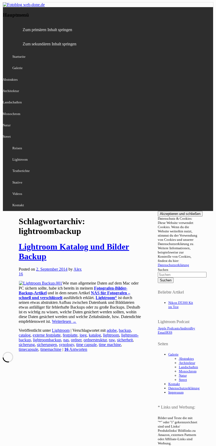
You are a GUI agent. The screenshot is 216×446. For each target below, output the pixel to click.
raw (112, 340)
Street (183, 380)
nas (66, 340)
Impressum (176, 392)
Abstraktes (186, 359)
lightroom (111, 335)
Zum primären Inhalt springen (47, 29)
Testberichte (21, 171)
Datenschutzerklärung (173, 265)
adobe (112, 330)
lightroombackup (47, 340)
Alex (77, 269)
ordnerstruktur (95, 340)
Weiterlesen (64, 321)
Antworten (75, 349)
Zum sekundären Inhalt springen (49, 44)
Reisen (17, 148)
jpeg (83, 335)
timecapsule (28, 349)
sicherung (27, 344)
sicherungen (47, 344)
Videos (17, 194)
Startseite (19, 57)
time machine (110, 344)
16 (21, 274)
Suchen (163, 270)
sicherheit (125, 340)
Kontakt (18, 205)
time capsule (86, 344)
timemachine (50, 349)
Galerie (17, 68)
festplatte (70, 335)
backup (125, 330)
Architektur (187, 363)
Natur (183, 375)
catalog (25, 335)
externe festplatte (47, 335)
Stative (17, 182)
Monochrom (188, 371)
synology (66, 344)
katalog (95, 335)
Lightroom (20, 159)
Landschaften (188, 367)
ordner (76, 340)
